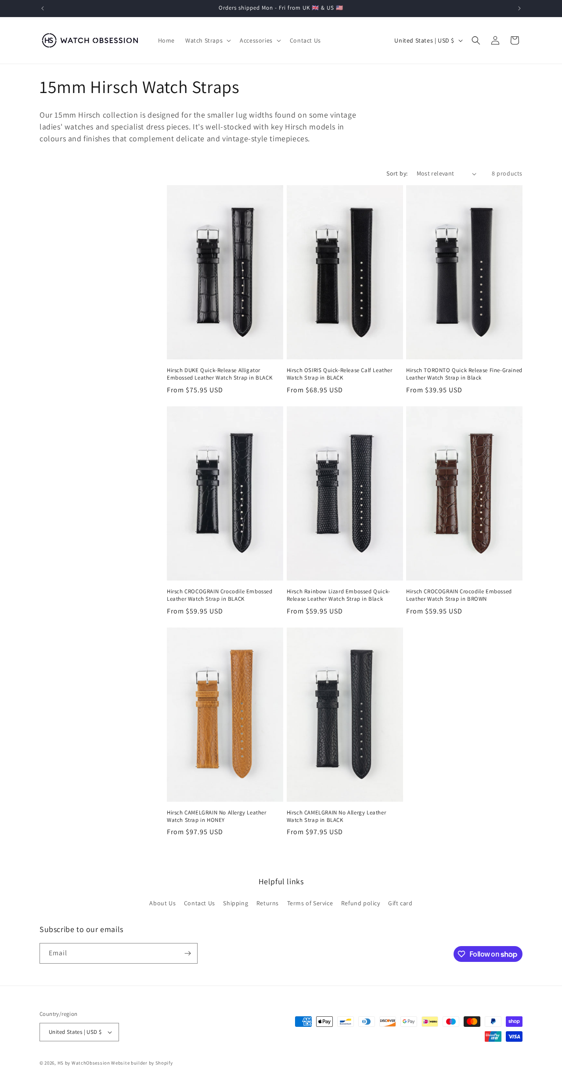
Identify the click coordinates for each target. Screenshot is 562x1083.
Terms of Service (310, 903)
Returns (267, 903)
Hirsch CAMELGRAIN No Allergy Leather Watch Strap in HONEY (217, 816)
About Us (162, 903)
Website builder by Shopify (142, 1063)
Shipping (235, 903)
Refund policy (360, 903)
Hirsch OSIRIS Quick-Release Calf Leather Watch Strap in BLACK (340, 374)
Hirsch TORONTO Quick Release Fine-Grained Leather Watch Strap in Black (464, 374)
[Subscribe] (187, 953)
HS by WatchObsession (84, 1063)
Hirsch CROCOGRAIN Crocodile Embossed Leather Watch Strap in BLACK (220, 595)
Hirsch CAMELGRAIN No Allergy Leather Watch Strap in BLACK (336, 816)
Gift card (400, 903)
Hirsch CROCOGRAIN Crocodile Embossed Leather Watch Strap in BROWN (459, 595)
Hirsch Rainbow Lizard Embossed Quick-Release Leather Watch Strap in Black (338, 595)
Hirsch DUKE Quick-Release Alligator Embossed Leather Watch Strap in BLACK (219, 374)
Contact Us (199, 903)
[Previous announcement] (42, 8)
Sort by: (396, 173)
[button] (207, 40)
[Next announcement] (519, 8)
